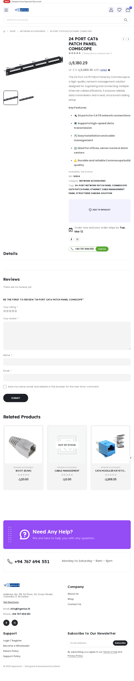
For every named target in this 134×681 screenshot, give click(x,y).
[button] (11, 62)
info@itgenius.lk (20, 608)
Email (7, 370)
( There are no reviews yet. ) (97, 53)
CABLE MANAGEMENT (67, 470)
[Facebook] (71, 239)
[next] (128, 39)
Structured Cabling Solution (94, 193)
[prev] (123, 39)
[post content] (23, 444)
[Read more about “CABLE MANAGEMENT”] (80, 431)
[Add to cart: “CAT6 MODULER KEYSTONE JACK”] (124, 431)
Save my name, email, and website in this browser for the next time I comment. (53, 386)
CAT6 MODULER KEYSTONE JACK (114, 470)
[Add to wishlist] (37, 439)
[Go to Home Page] (4, 31)
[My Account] (111, 10)
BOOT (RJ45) (23, 470)
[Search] (126, 20)
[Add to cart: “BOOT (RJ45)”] (37, 431)
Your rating (10, 307)
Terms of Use (110, 651)
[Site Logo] (22, 9)
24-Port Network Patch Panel (93, 185)
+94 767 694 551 (21, 614)
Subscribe (120, 643)
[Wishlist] (119, 10)
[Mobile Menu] (6, 10)
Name (7, 355)
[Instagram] (77, 239)
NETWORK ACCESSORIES (92, 180)
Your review (11, 318)
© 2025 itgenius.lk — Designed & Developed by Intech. (32, 666)
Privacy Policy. (75, 655)
